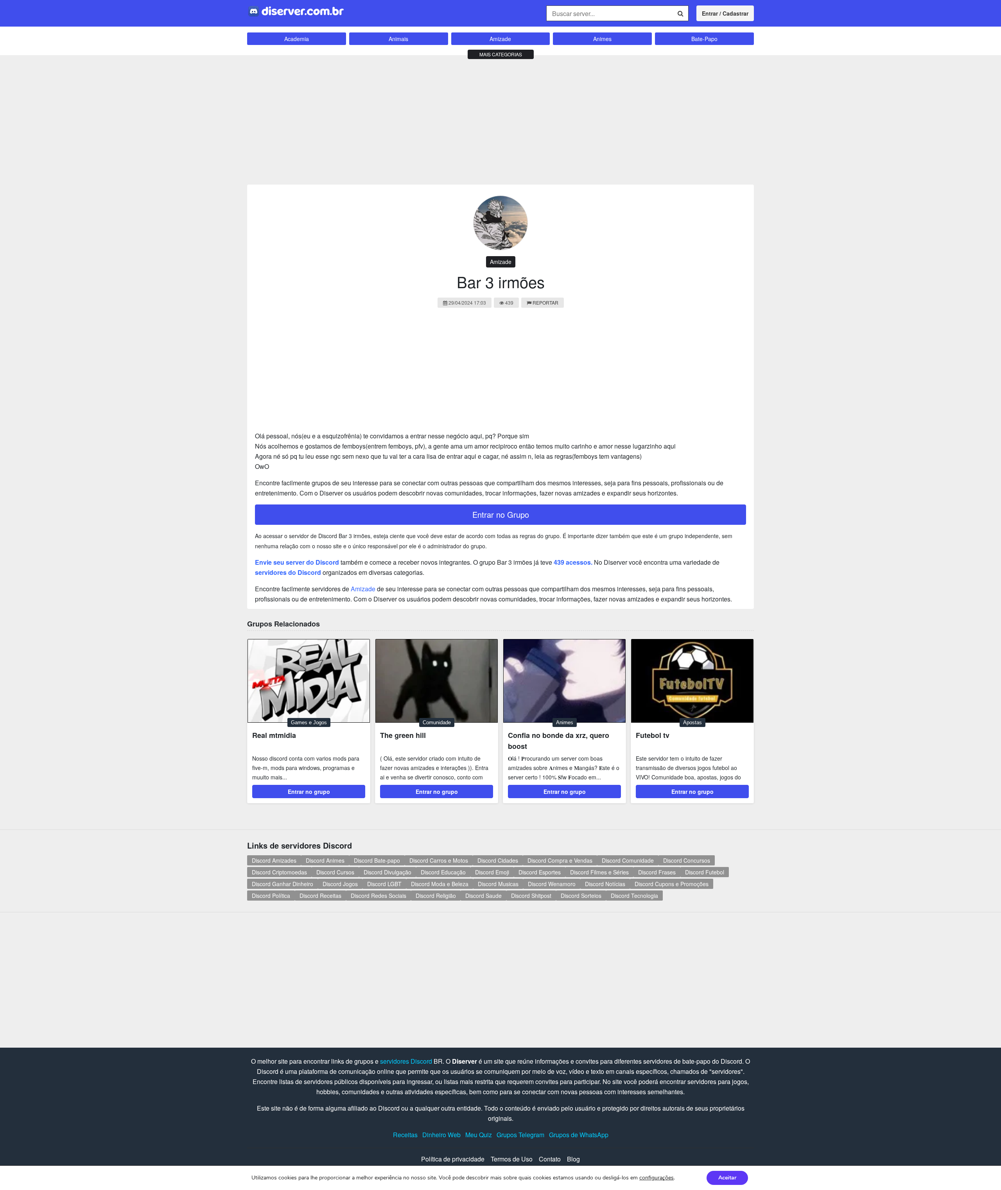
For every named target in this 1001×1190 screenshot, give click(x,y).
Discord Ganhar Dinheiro (282, 884)
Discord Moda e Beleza (439, 884)
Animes (602, 39)
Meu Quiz (478, 1134)
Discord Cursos (335, 872)
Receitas (405, 1134)
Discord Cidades (497, 860)
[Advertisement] (500, 118)
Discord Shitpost (531, 895)
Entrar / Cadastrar (725, 13)
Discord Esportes (539, 872)
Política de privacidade (452, 1158)
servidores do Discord (288, 572)
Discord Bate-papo (377, 860)
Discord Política (271, 895)
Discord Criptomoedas (279, 872)
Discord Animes (325, 860)
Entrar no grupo (309, 791)
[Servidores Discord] (296, 10)
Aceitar (727, 1177)
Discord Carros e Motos (438, 860)
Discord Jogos (340, 884)
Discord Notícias (605, 884)
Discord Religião (436, 895)
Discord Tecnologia (634, 895)
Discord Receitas (320, 895)
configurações (656, 1177)
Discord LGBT (384, 884)
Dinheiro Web (441, 1134)
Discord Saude (483, 895)
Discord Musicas (498, 884)
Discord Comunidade (628, 860)
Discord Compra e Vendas (559, 860)
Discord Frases (657, 872)
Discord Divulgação (387, 872)
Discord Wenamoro (552, 884)
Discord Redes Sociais (378, 895)
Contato (550, 1158)
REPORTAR (545, 302)
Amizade (500, 39)
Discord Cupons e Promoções (672, 884)
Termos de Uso (512, 1158)
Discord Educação (443, 872)
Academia (296, 39)
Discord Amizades (274, 860)
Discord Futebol (704, 872)
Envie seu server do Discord (297, 562)
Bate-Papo (704, 39)
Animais (398, 39)
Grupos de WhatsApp (578, 1134)
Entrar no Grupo (500, 514)
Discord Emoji (492, 872)
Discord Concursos (686, 860)
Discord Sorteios (581, 895)
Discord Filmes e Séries (599, 872)
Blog (573, 1158)
